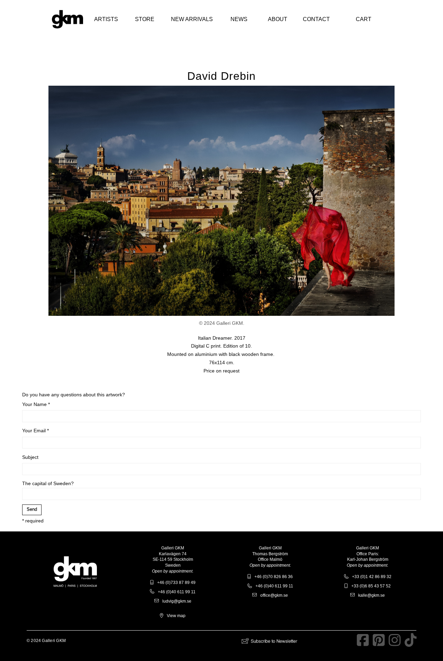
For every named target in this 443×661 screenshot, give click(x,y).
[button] (106, 19)
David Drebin (221, 76)
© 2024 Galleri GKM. (221, 323)
